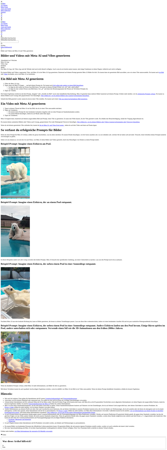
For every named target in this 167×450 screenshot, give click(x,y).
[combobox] (10, 42)
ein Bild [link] (161, 72)
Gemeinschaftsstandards (52, 398)
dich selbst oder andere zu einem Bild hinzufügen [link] (68, 85)
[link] (3, 3)
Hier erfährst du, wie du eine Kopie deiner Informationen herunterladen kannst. (71, 412)
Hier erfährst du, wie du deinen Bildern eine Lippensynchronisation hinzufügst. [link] (65, 95)
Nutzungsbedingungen (70, 398)
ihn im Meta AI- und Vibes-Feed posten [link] (52, 125)
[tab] (83, 62)
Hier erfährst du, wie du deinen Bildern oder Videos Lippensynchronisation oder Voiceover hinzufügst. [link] (108, 122)
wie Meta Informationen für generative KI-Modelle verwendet (33, 431)
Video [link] (6, 74)
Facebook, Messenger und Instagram (20, 419)
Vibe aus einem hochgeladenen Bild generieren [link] (73, 99)
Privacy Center (9, 407)
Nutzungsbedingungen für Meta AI (39, 404)
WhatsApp (12, 421)
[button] (83, 2)
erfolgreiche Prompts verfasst (146, 94)
